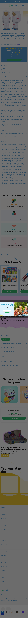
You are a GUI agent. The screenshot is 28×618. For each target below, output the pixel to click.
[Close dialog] (27, 302)
